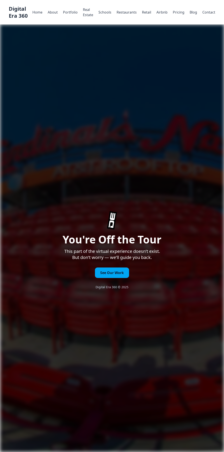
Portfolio (70, 12)
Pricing (178, 12)
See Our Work (112, 272)
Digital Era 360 (18, 12)
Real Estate (88, 12)
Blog (193, 12)
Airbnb (162, 12)
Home (37, 12)
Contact (208, 12)
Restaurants (127, 12)
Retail (146, 12)
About (53, 12)
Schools (104, 12)
